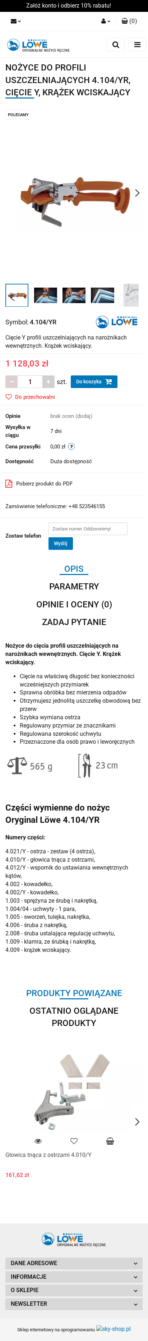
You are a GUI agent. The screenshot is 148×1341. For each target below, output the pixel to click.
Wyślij (61, 543)
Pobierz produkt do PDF (44, 483)
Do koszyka (89, 381)
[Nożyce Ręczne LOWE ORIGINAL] (116, 321)
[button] (74, 1263)
